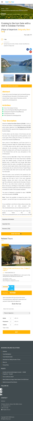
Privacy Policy (6, 365)
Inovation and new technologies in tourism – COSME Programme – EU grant (14, 373)
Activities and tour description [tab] (10, 86)
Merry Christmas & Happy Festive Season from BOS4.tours (15, 379)
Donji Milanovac (26, 43)
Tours (6, 8)
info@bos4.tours (6, 409)
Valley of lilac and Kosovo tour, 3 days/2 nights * (16, 269)
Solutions (5, 351)
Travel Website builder (8, 356)
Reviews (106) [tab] (6, 228)
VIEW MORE (12, 288)
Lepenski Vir (6, 45)
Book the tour (15, 233)
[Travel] (9, 1)
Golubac (16, 43)
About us (5, 362)
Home (2, 8)
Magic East (11, 45)
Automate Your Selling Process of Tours (11, 359)
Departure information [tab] (8, 219)
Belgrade (22, 29)
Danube (20, 43)
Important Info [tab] (6, 224)
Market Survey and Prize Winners (10, 382)
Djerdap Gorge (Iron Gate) (9, 43)
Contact (4, 398)
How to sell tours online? (8, 376)
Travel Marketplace (7, 354)
